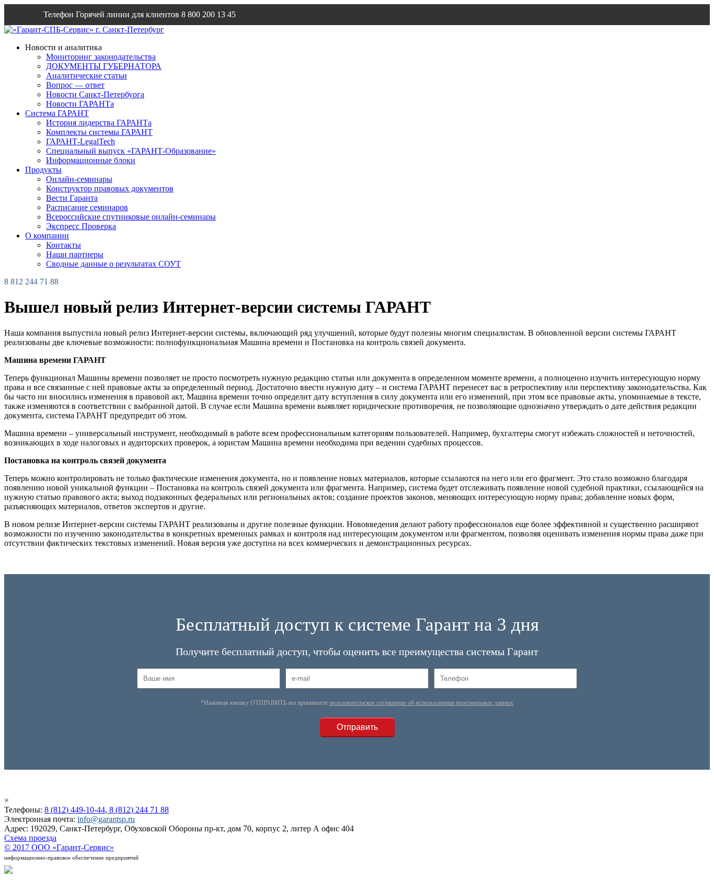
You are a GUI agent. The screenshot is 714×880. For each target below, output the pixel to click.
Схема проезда (30, 837)
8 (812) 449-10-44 (74, 809)
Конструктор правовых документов (110, 188)
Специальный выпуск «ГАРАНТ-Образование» (131, 150)
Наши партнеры (74, 254)
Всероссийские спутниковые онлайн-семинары (131, 216)
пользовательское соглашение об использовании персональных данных (421, 702)
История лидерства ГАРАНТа (99, 122)
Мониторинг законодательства (101, 56)
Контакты (63, 245)
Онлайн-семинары (79, 179)
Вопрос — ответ (75, 85)
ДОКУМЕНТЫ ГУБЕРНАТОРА (104, 66)
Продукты (43, 169)
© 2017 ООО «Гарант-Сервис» (59, 847)
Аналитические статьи (86, 75)
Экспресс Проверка (81, 226)
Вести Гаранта (72, 197)
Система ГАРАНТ (57, 113)
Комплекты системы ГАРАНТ (99, 132)
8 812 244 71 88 (31, 281)
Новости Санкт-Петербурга (95, 94)
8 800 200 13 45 (208, 14)
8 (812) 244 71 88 (138, 809)
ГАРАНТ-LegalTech (80, 141)
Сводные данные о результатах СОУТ (113, 263)
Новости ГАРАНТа (80, 103)
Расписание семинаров (87, 207)
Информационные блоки (90, 160)
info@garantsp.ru (93, 35)
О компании (47, 235)
